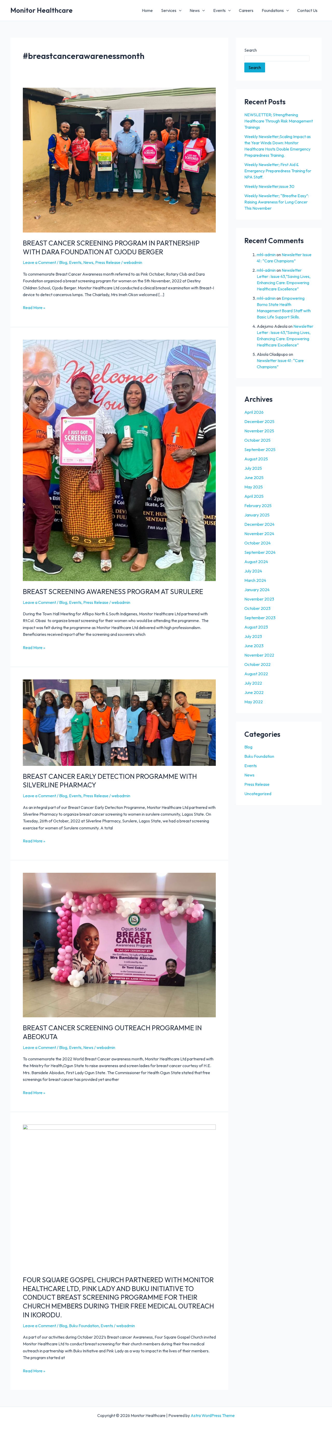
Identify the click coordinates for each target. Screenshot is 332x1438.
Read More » (34, 307)
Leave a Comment (39, 262)
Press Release (107, 262)
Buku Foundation (84, 1325)
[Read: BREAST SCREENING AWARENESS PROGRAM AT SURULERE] (119, 459)
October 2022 (257, 664)
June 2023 (254, 645)
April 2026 (254, 412)
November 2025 (259, 430)
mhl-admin (266, 254)
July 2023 (253, 636)
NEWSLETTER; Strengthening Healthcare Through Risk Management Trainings (278, 121)
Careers (246, 10)
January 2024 (256, 589)
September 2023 (259, 617)
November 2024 (259, 533)
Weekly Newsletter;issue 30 (269, 186)
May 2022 (253, 701)
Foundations (273, 10)
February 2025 (258, 505)
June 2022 (254, 692)
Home (147, 10)
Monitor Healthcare (41, 10)
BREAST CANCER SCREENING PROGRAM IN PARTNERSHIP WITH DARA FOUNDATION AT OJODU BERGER (111, 247)
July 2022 (253, 683)
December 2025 (259, 421)
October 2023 (257, 608)
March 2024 (255, 580)
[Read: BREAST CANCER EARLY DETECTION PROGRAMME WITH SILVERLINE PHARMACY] (119, 722)
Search (250, 50)
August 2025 (256, 458)
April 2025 (254, 496)
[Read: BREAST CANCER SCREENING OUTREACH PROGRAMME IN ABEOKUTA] (119, 944)
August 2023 (256, 627)
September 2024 (259, 552)
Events (219, 10)
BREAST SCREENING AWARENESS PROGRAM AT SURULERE (113, 591)
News (195, 10)
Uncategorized (257, 793)
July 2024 (253, 571)
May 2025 (253, 486)
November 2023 (259, 599)
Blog (63, 262)
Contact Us (307, 10)
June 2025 (254, 477)
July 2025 (253, 468)
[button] (179, 10)
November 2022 (259, 655)
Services (168, 10)
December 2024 (259, 524)
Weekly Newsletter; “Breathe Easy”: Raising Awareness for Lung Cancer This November (276, 202)
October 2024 (257, 543)
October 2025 (257, 440)
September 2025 (259, 449)
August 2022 (256, 673)
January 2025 (256, 514)
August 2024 (256, 561)
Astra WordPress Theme (213, 1415)
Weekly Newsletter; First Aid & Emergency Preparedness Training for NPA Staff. (277, 171)
